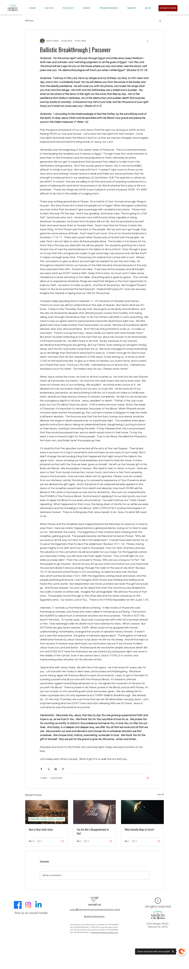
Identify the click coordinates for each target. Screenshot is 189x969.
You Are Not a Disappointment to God (93, 831)
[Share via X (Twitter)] (48, 769)
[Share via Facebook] (41, 769)
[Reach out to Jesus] (142, 812)
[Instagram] (28, 905)
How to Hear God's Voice (41, 829)
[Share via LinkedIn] (55, 769)
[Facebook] (18, 905)
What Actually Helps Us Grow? (139, 829)
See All (160, 794)
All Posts (29, 21)
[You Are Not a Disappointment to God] (94, 812)
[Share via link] (63, 769)
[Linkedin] (38, 905)
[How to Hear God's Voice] (46, 812)
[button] (160, 20)
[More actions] (147, 41)
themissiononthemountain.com (104, 932)
